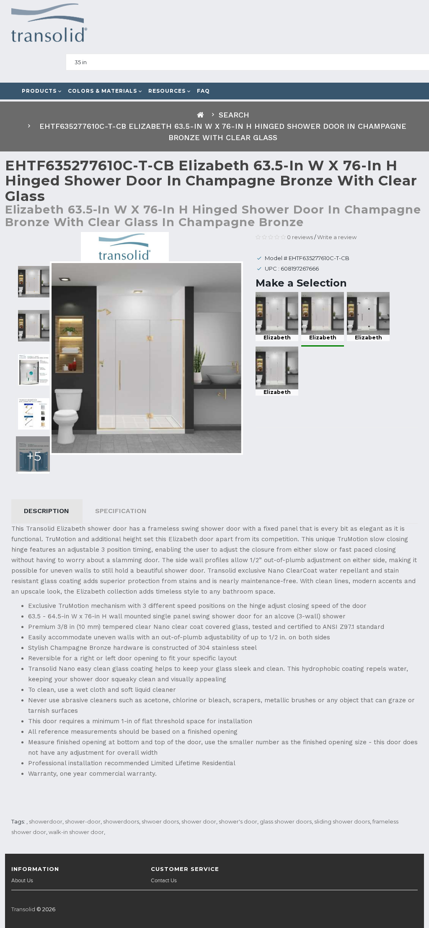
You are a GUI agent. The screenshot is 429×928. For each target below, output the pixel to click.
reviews (300, 237)
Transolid (23, 909)
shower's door (238, 821)
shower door (198, 821)
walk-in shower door (76, 832)
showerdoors (121, 821)
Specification (121, 511)
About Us (22, 880)
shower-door (83, 821)
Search (234, 114)
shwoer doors (160, 821)
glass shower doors (286, 821)
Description (46, 511)
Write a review (337, 237)
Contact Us (164, 880)
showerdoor (45, 821)
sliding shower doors (342, 821)
